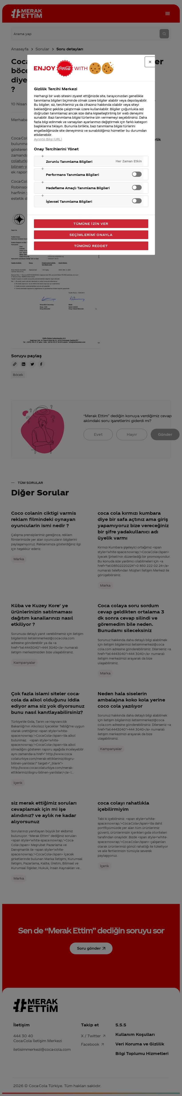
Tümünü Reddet (91, 246)
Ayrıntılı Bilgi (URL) (48, 139)
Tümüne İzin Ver (90, 224)
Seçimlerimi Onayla (91, 235)
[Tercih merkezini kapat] (150, 62)
